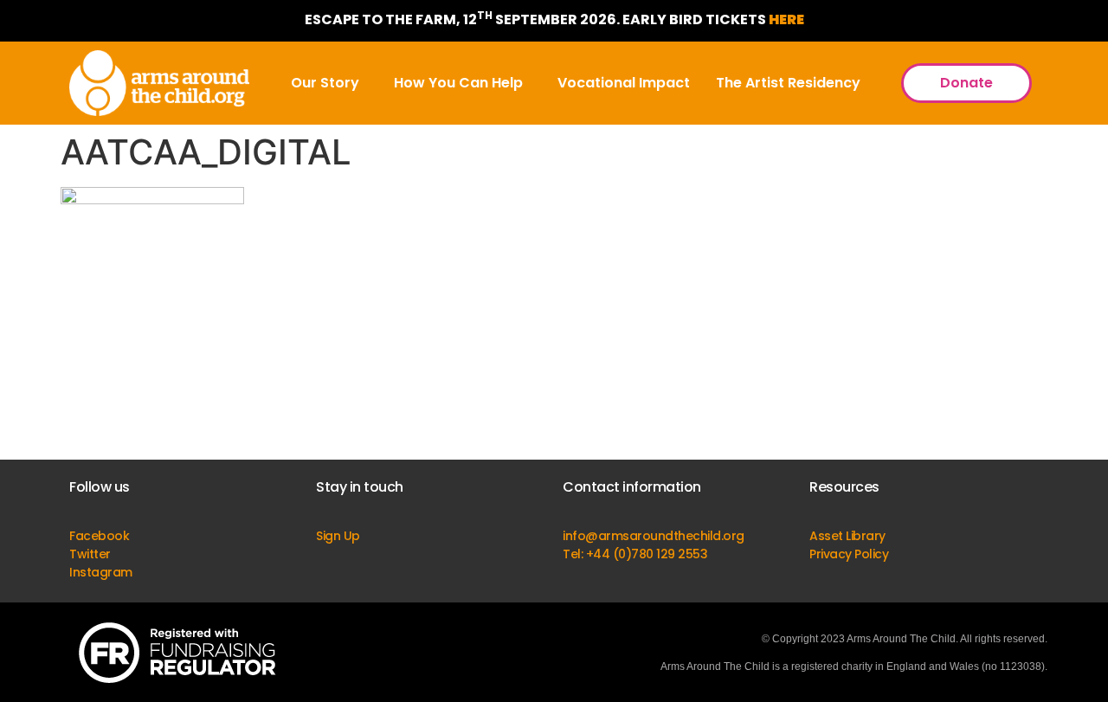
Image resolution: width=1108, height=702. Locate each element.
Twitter (90, 554)
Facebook (99, 535)
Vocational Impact (623, 83)
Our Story (325, 83)
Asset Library (847, 535)
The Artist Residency (788, 83)
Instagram (100, 572)
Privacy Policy (848, 554)
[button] (329, 83)
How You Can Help (458, 83)
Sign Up (338, 535)
